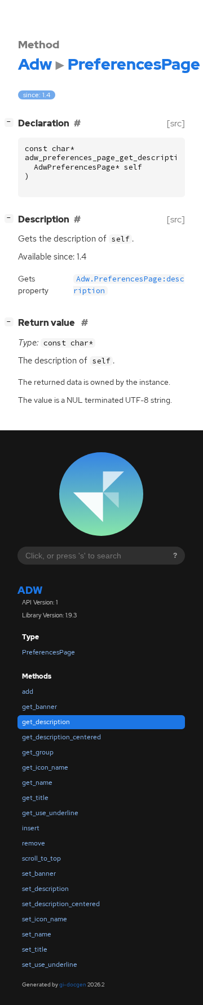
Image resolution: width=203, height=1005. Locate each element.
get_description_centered (61, 737)
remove (33, 843)
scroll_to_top (41, 858)
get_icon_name (45, 767)
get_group (38, 752)
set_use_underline (49, 964)
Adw (29, 590)
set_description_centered (61, 903)
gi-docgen (72, 984)
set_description (45, 888)
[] (11, 121)
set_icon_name (44, 919)
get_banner (39, 706)
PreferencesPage (48, 652)
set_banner (39, 873)
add (27, 691)
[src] (176, 123)
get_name (37, 782)
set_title (34, 949)
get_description (46, 721)
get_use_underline (50, 812)
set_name (36, 934)
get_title (35, 797)
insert (30, 828)
